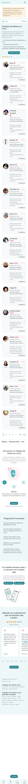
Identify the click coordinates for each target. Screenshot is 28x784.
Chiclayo (4, 698)
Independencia (13, 689)
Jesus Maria (5, 689)
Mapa (15, 776)
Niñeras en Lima (6, 681)
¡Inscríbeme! (14, 667)
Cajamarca (5, 702)
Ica (23, 700)
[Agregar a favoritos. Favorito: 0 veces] (23, 238)
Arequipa (13, 696)
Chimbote (15, 700)
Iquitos (4, 700)
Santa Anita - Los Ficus (8, 687)
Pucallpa (9, 700)
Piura (9, 698)
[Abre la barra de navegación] (24, 2)
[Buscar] (3, 21)
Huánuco (11, 702)
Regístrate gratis (14, 52)
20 (20, 434)
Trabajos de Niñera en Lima (9, 679)
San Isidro (22, 687)
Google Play (20, 583)
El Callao (8, 696)
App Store (9, 583)
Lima (3, 696)
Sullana (17, 704)
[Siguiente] (24, 434)
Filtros (24, 21)
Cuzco (19, 698)
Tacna (20, 700)
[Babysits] (6, 2)
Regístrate (14, 503)
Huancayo (14, 698)
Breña (16, 687)
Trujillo (19, 696)
